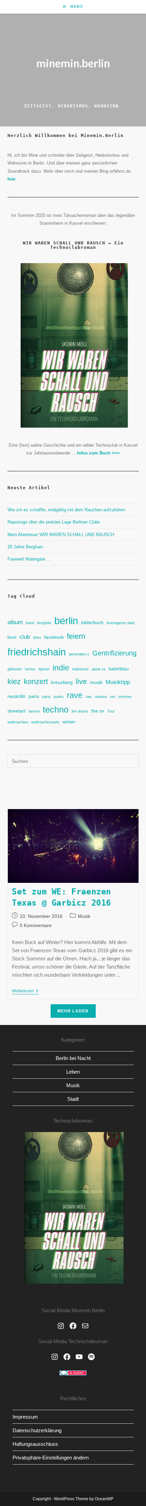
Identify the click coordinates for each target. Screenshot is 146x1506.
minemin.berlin (73, 63)
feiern (76, 636)
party (46, 697)
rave (75, 695)
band (30, 623)
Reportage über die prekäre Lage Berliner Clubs (53, 522)
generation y (79, 654)
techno (56, 709)
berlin (66, 620)
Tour (111, 711)
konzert (36, 681)
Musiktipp (118, 682)
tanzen (34, 711)
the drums (80, 711)
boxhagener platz (121, 623)
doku (37, 637)
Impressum (25, 1417)
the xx (97, 711)
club (24, 636)
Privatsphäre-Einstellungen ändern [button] (51, 1457)
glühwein (14, 669)
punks (59, 697)
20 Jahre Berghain (25, 546)
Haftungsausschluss (35, 1444)
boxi (11, 637)
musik (96, 682)
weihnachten (17, 722)
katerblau (119, 668)
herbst (30, 669)
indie (61, 667)
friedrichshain (36, 651)
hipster (44, 669)
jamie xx (99, 669)
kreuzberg (62, 682)
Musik (84, 916)
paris (34, 696)
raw (89, 697)
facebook (54, 637)
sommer (125, 697)
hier (11, 179)
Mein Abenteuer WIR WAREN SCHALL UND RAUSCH (60, 534)
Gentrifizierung (114, 653)
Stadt (73, 1099)
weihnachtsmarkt (45, 722)
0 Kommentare (36, 925)
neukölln (16, 696)
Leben (73, 1072)
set (112, 697)
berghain (44, 623)
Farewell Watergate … (29, 559)
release (101, 697)
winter (68, 721)
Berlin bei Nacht (73, 1058)
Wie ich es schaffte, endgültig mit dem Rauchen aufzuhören (66, 509)
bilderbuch (92, 622)
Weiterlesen (25, 991)
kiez (14, 681)
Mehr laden (73, 1011)
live (81, 681)
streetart (16, 711)
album (15, 622)
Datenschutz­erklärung (37, 1430)
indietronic (80, 669)
